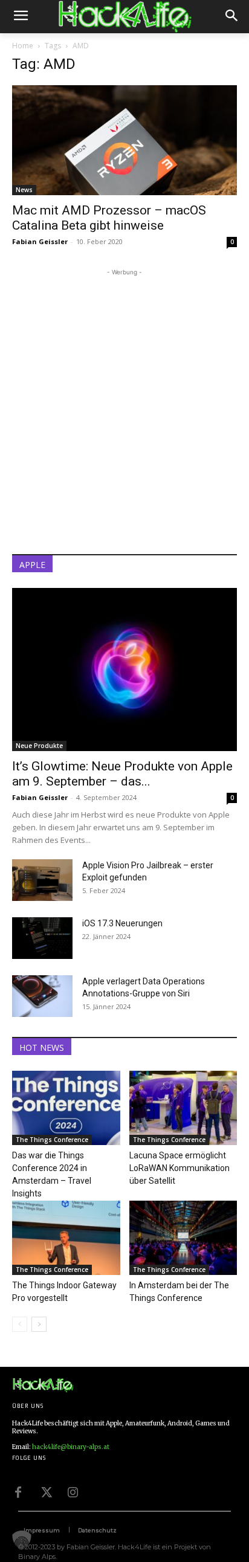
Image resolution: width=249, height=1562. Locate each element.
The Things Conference (52, 1139)
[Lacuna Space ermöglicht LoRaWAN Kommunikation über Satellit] (183, 1108)
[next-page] (39, 1324)
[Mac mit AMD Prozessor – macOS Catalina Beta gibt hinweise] (124, 140)
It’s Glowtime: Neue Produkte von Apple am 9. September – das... (122, 774)
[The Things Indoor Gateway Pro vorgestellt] (66, 1238)
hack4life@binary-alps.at (70, 1447)
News (24, 190)
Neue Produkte (39, 745)
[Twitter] (45, 1491)
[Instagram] (72, 1491)
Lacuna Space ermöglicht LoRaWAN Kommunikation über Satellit (179, 1168)
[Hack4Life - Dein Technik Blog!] (43, 1385)
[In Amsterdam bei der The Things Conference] (183, 1238)
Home (22, 45)
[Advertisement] (124, 403)
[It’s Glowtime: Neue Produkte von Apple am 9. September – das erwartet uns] (124, 669)
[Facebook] (18, 1491)
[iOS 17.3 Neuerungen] (42, 938)
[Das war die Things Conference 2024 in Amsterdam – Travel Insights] (66, 1108)
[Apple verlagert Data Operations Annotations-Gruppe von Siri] (42, 996)
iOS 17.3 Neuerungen (122, 923)
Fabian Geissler (40, 241)
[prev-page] (19, 1324)
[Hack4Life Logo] (124, 16)
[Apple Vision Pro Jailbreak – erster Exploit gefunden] (42, 880)
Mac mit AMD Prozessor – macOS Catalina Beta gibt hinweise (109, 218)
